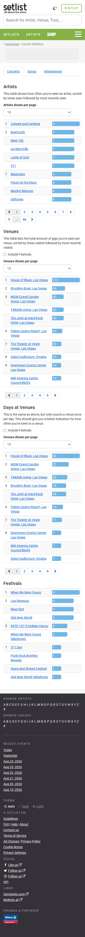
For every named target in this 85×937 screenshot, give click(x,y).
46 (24, 219)
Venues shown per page (20, 261)
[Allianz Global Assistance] (10, 918)
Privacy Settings (14, 852)
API (5, 882)
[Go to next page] (32, 219)
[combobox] (42, 20)
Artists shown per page (19, 105)
